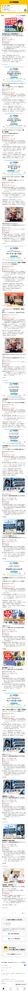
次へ (23, 913)
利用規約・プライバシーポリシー (7, 980)
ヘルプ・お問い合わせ (5, 979)
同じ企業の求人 (5, 64)
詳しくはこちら (11, 930)
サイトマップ (12, 979)
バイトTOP (3, 973)
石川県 (8, 973)
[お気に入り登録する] (24, 30)
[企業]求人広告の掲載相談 (19, 980)
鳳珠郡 (12, 973)
